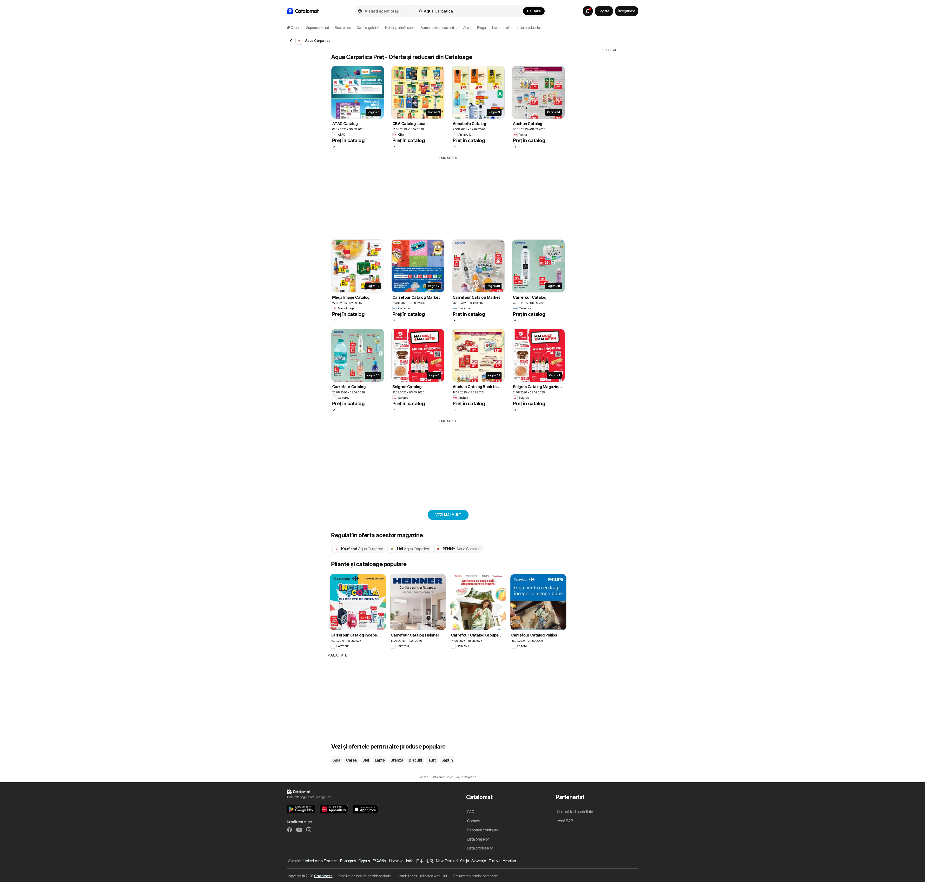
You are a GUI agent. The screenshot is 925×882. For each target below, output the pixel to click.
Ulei (366, 760)
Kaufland (361, 548)
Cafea (351, 760)
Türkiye (494, 860)
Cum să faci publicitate (575, 811)
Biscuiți (415, 760)
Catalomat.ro (323, 876)
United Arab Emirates (320, 860)
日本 (419, 860)
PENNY (462, 548)
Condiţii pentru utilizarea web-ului (422, 876)
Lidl (412, 548)
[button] (301, 809)
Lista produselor (529, 28)
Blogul (481, 28)
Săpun (447, 760)
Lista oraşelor (502, 28)
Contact (473, 820)
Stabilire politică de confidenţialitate (365, 876)
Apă (336, 760)
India (410, 860)
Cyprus (364, 860)
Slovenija (478, 860)
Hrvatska (396, 860)
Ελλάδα (379, 860)
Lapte (380, 760)
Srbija (464, 860)
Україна (509, 860)
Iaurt (432, 760)
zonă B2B (565, 820)
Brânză (396, 760)
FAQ (470, 811)
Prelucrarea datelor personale (475, 876)
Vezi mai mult (448, 515)
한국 (429, 860)
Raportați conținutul (483, 830)
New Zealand (446, 860)
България (348, 860)
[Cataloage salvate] (588, 11)
